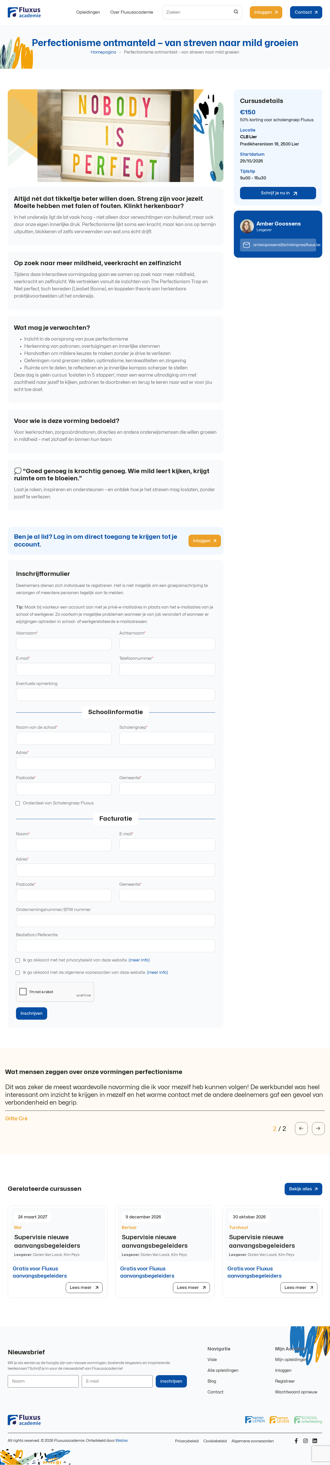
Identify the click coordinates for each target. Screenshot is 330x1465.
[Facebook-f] (296, 1440)
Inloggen (283, 1370)
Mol (17, 1228)
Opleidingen (88, 12)
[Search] (236, 12)
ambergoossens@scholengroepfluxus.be (286, 245)
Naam (23, 834)
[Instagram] (305, 1440)
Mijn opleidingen (291, 1360)
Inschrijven (32, 1013)
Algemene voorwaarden (253, 1441)
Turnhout (238, 1228)
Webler (121, 1441)
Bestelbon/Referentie (37, 935)
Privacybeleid (187, 1441)
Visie (212, 1360)
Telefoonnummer (136, 658)
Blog (212, 1381)
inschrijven (171, 1381)
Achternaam (132, 633)
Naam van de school (36, 727)
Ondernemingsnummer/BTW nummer (53, 910)
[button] (301, 1128)
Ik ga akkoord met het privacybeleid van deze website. (86, 960)
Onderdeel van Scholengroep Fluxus (58, 803)
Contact (216, 1392)
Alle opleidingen (223, 1370)
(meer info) (139, 960)
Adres (22, 753)
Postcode (26, 778)
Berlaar (129, 1228)
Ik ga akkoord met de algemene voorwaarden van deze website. (95, 972)
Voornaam (27, 633)
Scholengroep (133, 727)
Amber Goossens (279, 223)
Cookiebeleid (215, 1441)
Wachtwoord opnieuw (296, 1392)
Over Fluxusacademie (131, 12)
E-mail (23, 658)
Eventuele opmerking (36, 684)
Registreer (285, 1381)
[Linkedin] (314, 1440)
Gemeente (130, 778)
